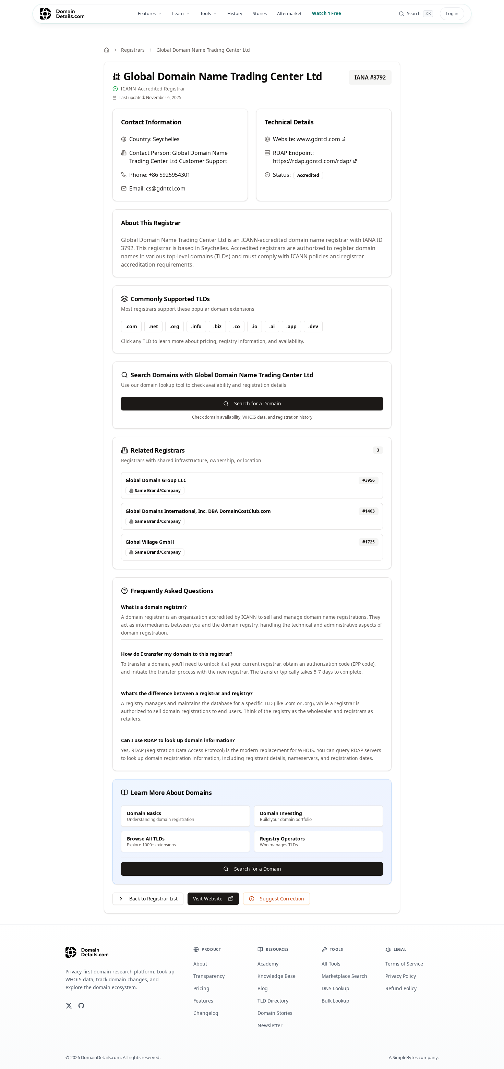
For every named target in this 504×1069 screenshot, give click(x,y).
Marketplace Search (344, 976)
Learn (178, 13)
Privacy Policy (400, 976)
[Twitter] (68, 1005)
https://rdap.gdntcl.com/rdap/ (312, 161)
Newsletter (270, 1025)
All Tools (331, 963)
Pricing (201, 988)
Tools (205, 13)
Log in (452, 13)
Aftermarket (289, 13)
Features (147, 13)
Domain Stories (274, 1013)
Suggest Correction (282, 898)
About (200, 963)
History (234, 13)
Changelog (205, 1013)
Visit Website (208, 898)
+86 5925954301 (169, 175)
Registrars (133, 50)
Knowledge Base (276, 976)
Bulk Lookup (335, 1000)
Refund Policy (401, 988)
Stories (260, 13)
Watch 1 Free (326, 13)
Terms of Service (404, 963)
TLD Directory (272, 1000)
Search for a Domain (257, 403)
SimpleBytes (405, 1057)
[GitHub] (81, 1005)
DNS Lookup (335, 988)
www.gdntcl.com (318, 139)
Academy (267, 963)
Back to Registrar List (153, 898)
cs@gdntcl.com (165, 188)
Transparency (209, 976)
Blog (262, 988)
